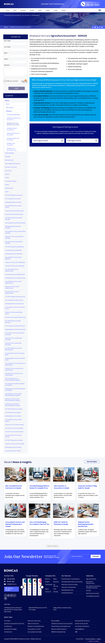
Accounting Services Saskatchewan (15, 274)
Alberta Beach (10, 107)
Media (40, 10)
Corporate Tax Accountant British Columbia (14, 237)
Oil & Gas (88, 590)
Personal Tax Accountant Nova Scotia (15, 317)
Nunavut (7, 174)
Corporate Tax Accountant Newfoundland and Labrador (12, 399)
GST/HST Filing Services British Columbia (13, 218)
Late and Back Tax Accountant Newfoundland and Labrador (13, 394)
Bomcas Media (55, 620)
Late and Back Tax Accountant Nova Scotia (15, 308)
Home (7, 10)
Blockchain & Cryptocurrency (90, 582)
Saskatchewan (9, 188)
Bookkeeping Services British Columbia (13, 227)
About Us (47, 579)
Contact (63, 10)
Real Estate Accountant (92, 593)
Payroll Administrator (67, 593)
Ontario (7, 177)
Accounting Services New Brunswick (15, 326)
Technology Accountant (92, 596)
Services (32, 10)
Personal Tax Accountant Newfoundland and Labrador (12, 404)
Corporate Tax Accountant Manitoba (15, 262)
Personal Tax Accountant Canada (14, 431)
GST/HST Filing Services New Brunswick (13, 321)
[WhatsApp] (100, 27)
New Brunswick (9, 160)
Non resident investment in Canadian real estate (93, 586)
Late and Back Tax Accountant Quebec (13, 420)
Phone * (6, 59)
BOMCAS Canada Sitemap (58, 632)
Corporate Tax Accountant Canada (14, 443)
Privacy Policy (80, 639)
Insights (48, 10)
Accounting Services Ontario (13, 198)
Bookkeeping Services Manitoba (13, 253)
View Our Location (9, 589)
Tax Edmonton (8, 626)
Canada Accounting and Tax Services (14, 623)
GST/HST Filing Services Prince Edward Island (13, 349)
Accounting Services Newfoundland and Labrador (14, 384)
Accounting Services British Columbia (15, 223)
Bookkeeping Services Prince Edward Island (15, 359)
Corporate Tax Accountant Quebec (14, 424)
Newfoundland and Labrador (12, 163)
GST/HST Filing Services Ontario (14, 195)
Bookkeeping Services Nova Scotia (14, 303)
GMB (76, 632)
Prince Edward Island (10, 181)
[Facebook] (93, 27)
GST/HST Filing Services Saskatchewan (11, 270)
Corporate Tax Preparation (69, 587)
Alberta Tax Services (33, 623)
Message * (7, 65)
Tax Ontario (7, 620)
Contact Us (48, 591)
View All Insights (92, 461)
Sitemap (55, 591)
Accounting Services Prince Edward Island (14, 354)
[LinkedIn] (97, 27)
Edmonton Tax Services (34, 620)
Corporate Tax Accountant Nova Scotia (14, 313)
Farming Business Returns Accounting (72, 581)
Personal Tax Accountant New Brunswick (13, 343)
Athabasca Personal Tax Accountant (13, 134)
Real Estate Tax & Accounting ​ (70, 584)
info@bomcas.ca (11, 584)
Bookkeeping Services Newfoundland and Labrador (15, 389)
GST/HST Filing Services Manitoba (14, 246)
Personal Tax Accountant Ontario (14, 214)
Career (55, 10)
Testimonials (48, 584)
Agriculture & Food (91, 579)
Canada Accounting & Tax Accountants (62, 623)
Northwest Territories (11, 167)
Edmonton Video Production (58, 629)
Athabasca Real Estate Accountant (13, 139)
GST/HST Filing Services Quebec (14, 409)
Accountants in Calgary (10, 629)
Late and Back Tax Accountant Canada (13, 436)
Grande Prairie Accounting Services (60, 626)
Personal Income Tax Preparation (70, 579)
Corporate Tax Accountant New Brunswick (13, 338)
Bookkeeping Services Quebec (13, 416)
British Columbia (9, 153)
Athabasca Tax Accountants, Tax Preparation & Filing (12, 150)
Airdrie (7, 104)
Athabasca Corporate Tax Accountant (14, 118)
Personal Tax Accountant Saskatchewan (12, 292)
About (14, 10)
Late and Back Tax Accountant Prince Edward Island (15, 364)
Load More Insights (52, 546)
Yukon (7, 191)
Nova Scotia (8, 170)
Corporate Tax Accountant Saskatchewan (12, 287)
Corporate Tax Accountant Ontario (14, 210)
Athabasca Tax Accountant (11, 144)
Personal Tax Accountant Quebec (14, 428)
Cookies (99, 639)
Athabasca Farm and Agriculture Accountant (13, 124)
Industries (23, 10)
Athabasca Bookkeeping (13, 114)
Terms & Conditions (90, 639)
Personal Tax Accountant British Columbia (14, 242)
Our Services (55, 585)
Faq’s (54, 589)
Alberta (7, 100)
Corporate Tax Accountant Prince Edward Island (14, 369)
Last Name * (7, 47)
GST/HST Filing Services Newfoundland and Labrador (12, 379)
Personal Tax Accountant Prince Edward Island (14, 374)
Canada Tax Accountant (81, 623)
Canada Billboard (79, 629)
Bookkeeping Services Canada (13, 447)
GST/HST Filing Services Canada (14, 440)
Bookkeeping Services (67, 590)
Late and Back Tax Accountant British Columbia (15, 232)
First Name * (7, 40)
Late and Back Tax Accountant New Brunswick (14, 333)
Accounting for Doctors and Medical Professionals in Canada (15, 524)
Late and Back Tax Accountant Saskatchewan (13, 282)
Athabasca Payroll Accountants (12, 129)
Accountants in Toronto (34, 629)
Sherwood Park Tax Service (82, 620)
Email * (6, 53)
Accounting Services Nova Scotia (14, 300)
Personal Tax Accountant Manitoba (14, 266)
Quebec (7, 184)
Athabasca (9, 111)
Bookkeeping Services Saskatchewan (15, 278)
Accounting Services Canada (13, 450)
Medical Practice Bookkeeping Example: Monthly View (85, 524)
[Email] (102, 27)
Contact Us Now (94, 641)
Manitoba (7, 156)
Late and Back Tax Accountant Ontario (13, 206)
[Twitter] (95, 27)
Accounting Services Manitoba (13, 250)
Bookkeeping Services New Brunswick (15, 329)
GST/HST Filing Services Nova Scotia (15, 296)
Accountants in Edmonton (82, 626)
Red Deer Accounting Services (36, 626)
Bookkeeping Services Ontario (13, 202)
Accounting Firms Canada (35, 632)
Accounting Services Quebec (13, 412)
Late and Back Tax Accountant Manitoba (13, 258)
